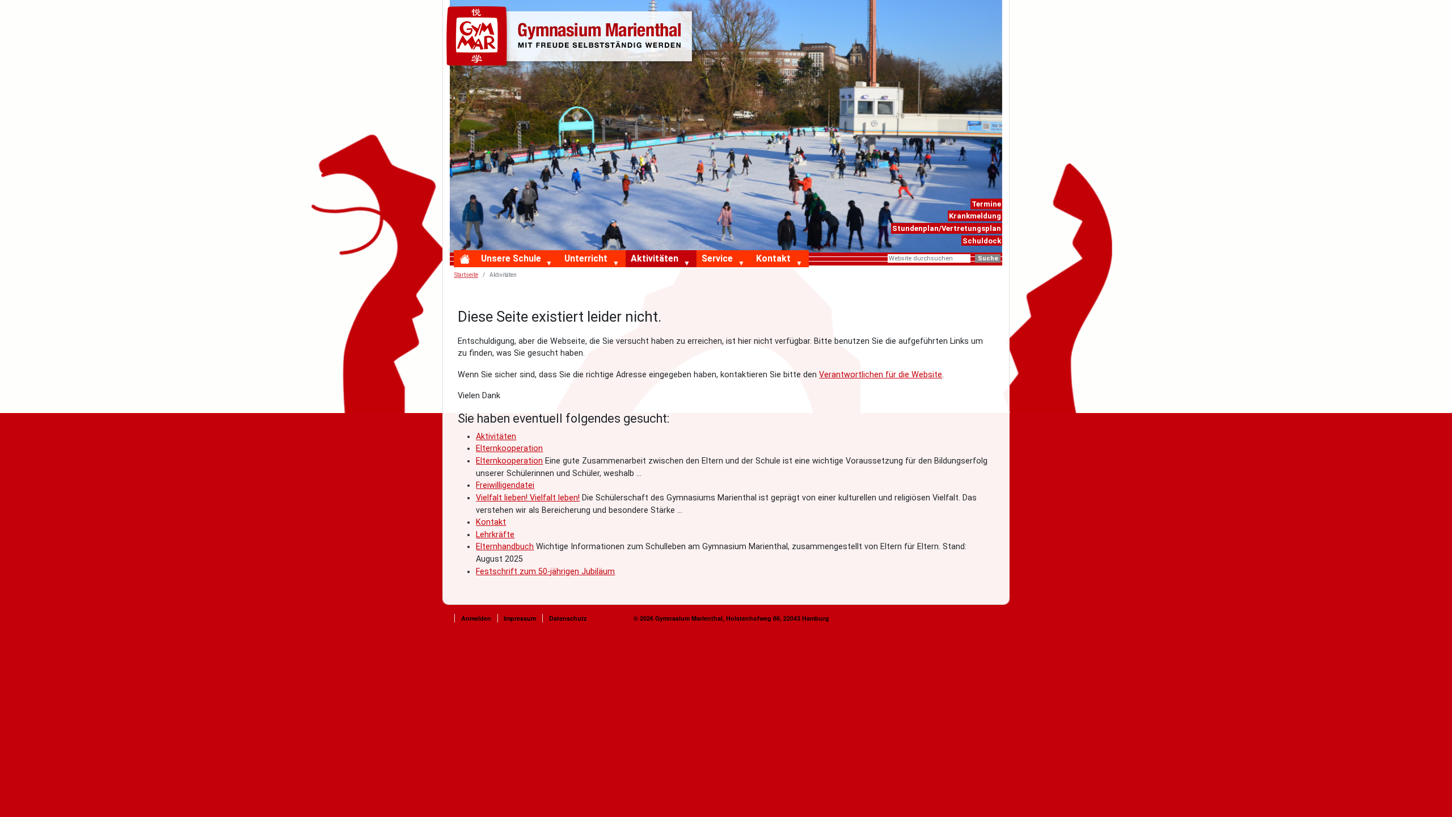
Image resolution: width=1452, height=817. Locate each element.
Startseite (466, 275)
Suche (988, 258)
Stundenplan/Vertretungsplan (946, 228)
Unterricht (585, 258)
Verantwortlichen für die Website (880, 375)
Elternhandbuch (505, 546)
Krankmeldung (975, 216)
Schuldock (982, 241)
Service (717, 258)
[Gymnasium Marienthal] (571, 38)
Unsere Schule (511, 258)
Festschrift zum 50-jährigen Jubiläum (545, 571)
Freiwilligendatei (505, 485)
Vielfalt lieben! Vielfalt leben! (528, 498)
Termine (986, 204)
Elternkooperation (509, 448)
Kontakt (773, 258)
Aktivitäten (654, 258)
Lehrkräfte (495, 535)
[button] (551, 263)
